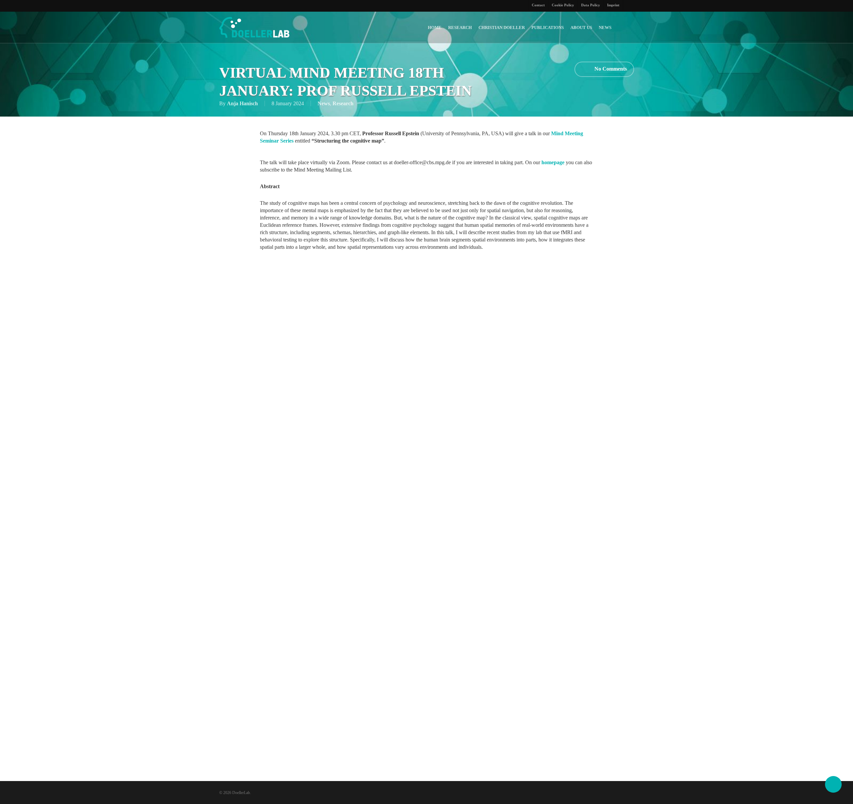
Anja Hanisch (242, 103)
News (324, 103)
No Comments (610, 68)
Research (343, 103)
